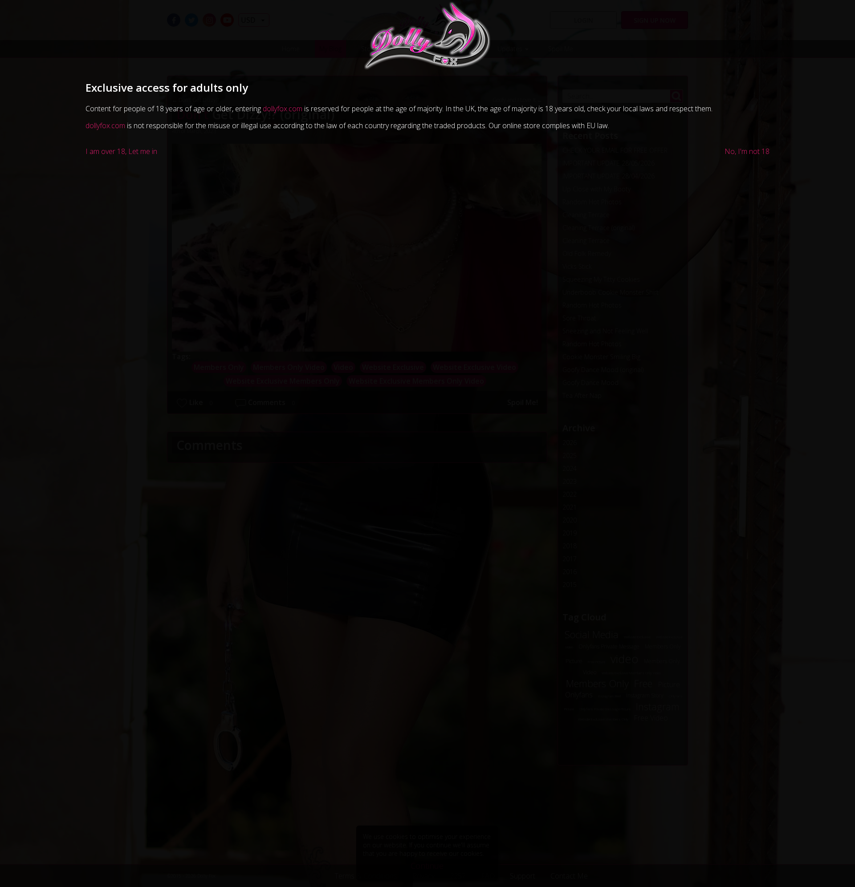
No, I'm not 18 (747, 151)
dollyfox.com (282, 108)
